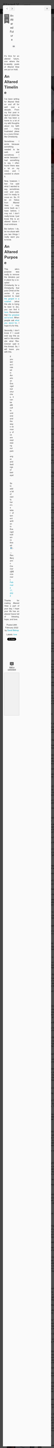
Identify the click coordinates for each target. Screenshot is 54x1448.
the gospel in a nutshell (11, 300)
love (15, 634)
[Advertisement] (34, 57)
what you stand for (11, 321)
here (6, 312)
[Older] (12, 9)
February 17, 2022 (11, 589)
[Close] (47, 9)
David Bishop (13, 630)
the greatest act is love (11, 316)
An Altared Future (12, 27)
